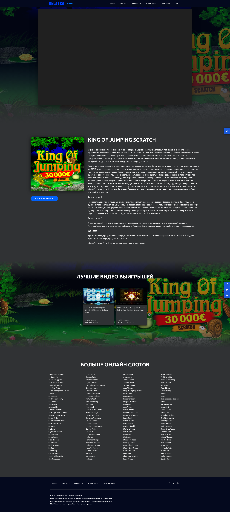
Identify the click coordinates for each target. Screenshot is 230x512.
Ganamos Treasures (93, 418)
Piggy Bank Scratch (130, 456)
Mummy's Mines (129, 442)
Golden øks (90, 432)
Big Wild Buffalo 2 (55, 432)
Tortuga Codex (166, 426)
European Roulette (93, 396)
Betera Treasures (55, 423)
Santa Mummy (166, 391)
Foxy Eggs (90, 404)
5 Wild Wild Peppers (56, 385)
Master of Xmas (129, 429)
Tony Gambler (166, 423)
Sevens (163, 393)
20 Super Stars (54, 377)
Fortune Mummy (92, 402)
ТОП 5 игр (124, 3)
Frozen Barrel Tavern (94, 410)
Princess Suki (166, 383)
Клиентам (166, 3)
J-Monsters (127, 377)
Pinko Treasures (129, 459)
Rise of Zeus (165, 388)
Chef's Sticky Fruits (56, 456)
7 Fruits (51, 393)
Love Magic (127, 404)
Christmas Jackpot (55, 459)
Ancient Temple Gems (57, 415)
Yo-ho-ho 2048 (166, 456)
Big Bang (52, 426)
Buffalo (51, 448)
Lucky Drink (127, 418)
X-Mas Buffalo (166, 448)
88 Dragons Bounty (56, 399)
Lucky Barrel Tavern (130, 415)
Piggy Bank (127, 453)
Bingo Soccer (53, 437)
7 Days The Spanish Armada (59, 391)
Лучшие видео (151, 3)
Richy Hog (164, 385)
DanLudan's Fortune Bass (95, 385)
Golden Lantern (92, 421)
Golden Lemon (91, 423)
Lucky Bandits (128, 410)
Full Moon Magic (92, 413)
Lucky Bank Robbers (130, 413)
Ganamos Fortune (92, 415)
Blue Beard (53, 442)
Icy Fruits (89, 459)
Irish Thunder (128, 374)
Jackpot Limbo (128, 380)
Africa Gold (53, 404)
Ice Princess (90, 456)
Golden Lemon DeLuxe (94, 426)
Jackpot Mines (128, 383)
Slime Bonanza (166, 404)
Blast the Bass (54, 440)
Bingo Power (53, 434)
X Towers (164, 445)
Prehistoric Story (167, 377)
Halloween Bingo (92, 440)
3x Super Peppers (55, 380)
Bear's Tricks (53, 418)
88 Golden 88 (53, 402)
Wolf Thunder (166, 442)
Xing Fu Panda (166, 453)
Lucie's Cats (127, 407)
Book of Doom (54, 445)
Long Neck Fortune (130, 402)
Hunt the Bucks (91, 451)
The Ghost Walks (167, 415)
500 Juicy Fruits (54, 388)
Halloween (90, 437)
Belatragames (109, 483)
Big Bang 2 (52, 429)
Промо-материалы (44, 199)
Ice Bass (89, 453)
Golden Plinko (91, 429)
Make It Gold (128, 423)
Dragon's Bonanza (93, 393)
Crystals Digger (92, 380)
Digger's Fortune (92, 388)
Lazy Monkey (128, 396)
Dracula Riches (91, 391)
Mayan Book (127, 432)
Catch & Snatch (54, 453)
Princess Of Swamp (168, 380)
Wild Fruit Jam (166, 434)
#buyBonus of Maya (56, 374)
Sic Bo (163, 396)
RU (177, 3)
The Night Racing (167, 421)
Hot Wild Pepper (92, 448)
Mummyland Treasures (131, 448)
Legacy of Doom (129, 399)
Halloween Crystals (93, 442)
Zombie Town (166, 459)
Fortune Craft (91, 399)
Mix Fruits (127, 437)
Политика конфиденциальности (61, 498)
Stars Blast (165, 407)
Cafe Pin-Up (53, 451)
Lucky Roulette (129, 421)
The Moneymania (167, 418)
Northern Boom (129, 451)
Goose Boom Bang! (93, 434)
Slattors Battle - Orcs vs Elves (170, 400)
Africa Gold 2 (53, 407)
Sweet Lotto (165, 413)
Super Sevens (166, 410)
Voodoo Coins (166, 432)
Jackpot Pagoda (129, 385)
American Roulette (55, 410)
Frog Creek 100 (91, 407)
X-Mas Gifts (165, 451)
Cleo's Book (90, 374)
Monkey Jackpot (129, 440)
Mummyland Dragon (130, 445)
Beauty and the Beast (56, 421)
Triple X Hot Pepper (168, 429)
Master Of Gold (129, 426)
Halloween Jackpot (93, 445)
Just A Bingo (128, 388)
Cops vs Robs (91, 377)
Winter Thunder (167, 437)
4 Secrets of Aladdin (56, 383)
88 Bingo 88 (53, 396)
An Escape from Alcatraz (58, 413)
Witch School (166, 440)
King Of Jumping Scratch (132, 391)
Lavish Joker (128, 393)
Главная (112, 3)
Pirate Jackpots (166, 374)
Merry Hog (127, 434)
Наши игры (136, 3)
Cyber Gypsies (91, 383)
